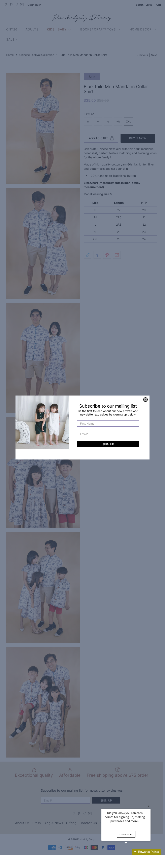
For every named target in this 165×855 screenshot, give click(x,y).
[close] (145, 400)
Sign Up (108, 444)
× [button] (149, 806)
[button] (131, 852)
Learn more (126, 834)
